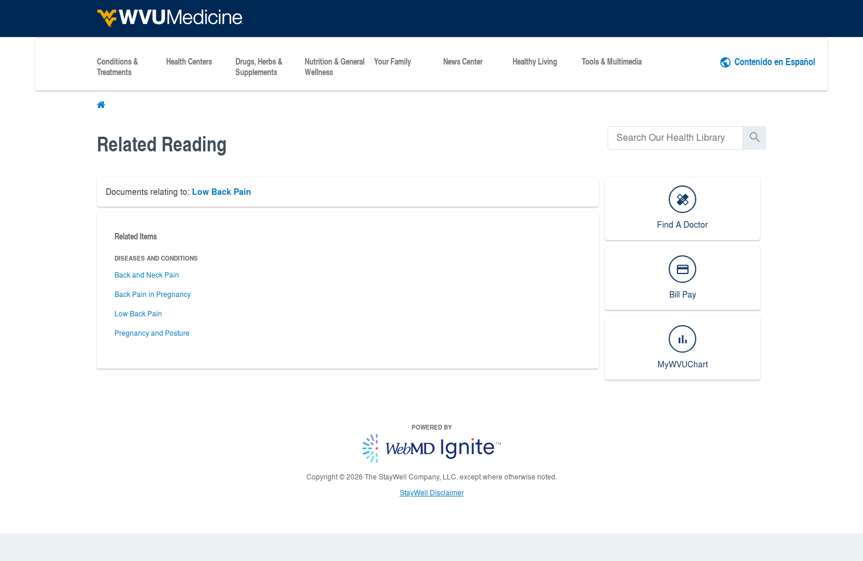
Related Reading (162, 143)
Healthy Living (535, 61)
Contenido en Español (774, 61)
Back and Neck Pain (146, 274)
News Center (463, 61)
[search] (675, 137)
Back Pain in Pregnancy (152, 294)
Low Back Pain (221, 191)
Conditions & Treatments (117, 67)
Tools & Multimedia (612, 61)
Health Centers (189, 61)
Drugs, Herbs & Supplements (258, 67)
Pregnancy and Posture (152, 332)
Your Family (392, 61)
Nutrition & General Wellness (335, 67)
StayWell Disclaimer (432, 492)
